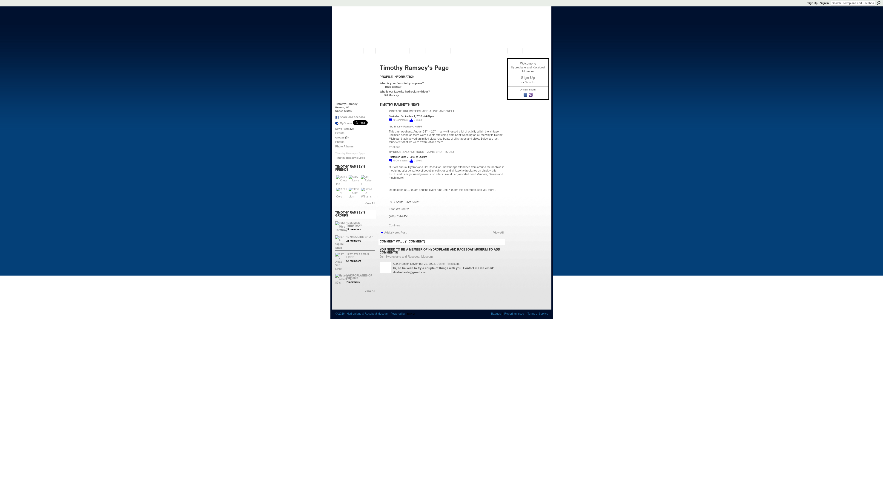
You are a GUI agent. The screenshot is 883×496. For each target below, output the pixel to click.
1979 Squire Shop (359, 237)
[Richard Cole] (341, 193)
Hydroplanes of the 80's (359, 276)
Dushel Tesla (444, 263)
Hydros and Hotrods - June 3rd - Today (421, 151)
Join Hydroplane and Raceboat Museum (406, 256)
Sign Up (812, 3)
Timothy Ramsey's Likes (350, 157)
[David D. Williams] (366, 193)
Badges (496, 313)
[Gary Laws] (354, 180)
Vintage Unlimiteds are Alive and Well (422, 111)
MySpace (346, 123)
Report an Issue (514, 313)
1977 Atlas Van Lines (357, 255)
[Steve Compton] (354, 193)
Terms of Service (538, 313)
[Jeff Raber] (366, 180)
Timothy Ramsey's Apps (350, 153)
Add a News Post (395, 232)
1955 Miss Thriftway (354, 224)
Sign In (824, 3)
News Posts (342, 128)
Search (878, 3)
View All (370, 203)
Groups (339, 137)
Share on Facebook (352, 117)
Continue (394, 147)
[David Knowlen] (341, 180)
